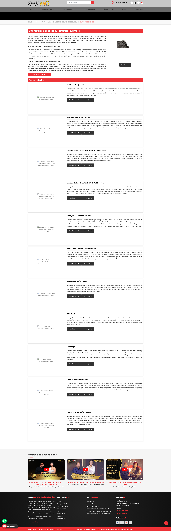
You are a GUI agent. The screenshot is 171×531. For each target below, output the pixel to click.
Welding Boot (72, 347)
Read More (73, 100)
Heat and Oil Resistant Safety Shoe (81, 248)
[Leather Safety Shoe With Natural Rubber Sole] (46, 163)
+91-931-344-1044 (121, 3)
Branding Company (127, 529)
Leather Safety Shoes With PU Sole (98, 509)
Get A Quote (125, 65)
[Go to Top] (166, 523)
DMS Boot (71, 314)
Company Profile (48, 9)
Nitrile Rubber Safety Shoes (78, 117)
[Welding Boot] (46, 360)
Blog (58, 511)
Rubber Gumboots (93, 506)
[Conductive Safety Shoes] (46, 392)
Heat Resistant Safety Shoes (79, 412)
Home (31, 9)
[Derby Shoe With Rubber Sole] (46, 229)
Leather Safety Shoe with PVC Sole (98, 514)
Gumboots (90, 501)
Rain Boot (90, 504)
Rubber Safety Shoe (75, 85)
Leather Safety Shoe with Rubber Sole (62, 22)
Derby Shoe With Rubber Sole (79, 216)
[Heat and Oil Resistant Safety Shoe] (46, 262)
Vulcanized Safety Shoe (77, 281)
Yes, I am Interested (39, 74)
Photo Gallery (108, 9)
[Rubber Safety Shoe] (46, 98)
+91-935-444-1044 (122, 513)
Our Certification (88, 9)
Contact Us (138, 9)
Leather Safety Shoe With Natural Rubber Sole (86, 150)
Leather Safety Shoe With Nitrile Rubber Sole (85, 183)
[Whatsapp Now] (4, 521)
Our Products (67, 9)
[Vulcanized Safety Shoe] (46, 294)
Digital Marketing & (114, 529)
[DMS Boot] (46, 327)
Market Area (61, 519)
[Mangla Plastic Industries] (39, 3)
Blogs (124, 9)
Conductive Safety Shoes (77, 379)
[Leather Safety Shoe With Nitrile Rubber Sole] (46, 196)
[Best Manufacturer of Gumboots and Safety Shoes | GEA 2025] (46, 469)
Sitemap (60, 516)
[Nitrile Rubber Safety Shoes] (46, 131)
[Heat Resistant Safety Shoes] (46, 425)
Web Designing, (102, 529)
